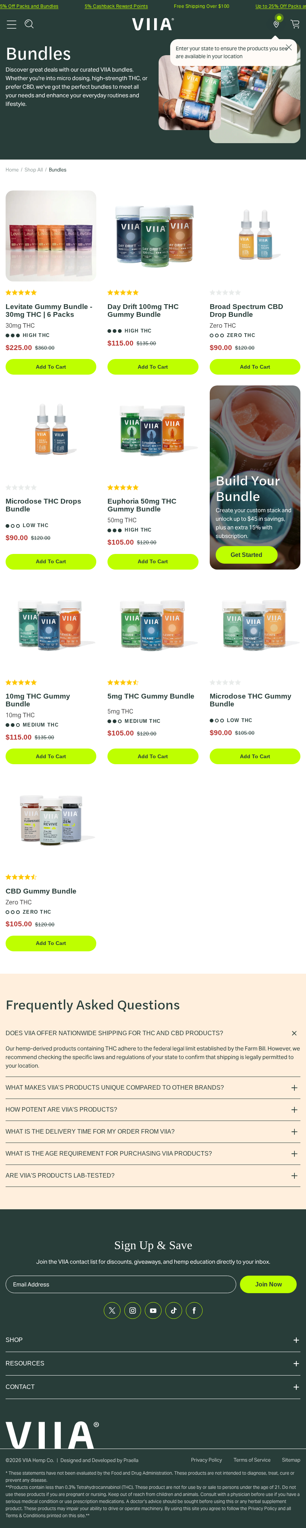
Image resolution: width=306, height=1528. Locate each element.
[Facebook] (194, 1310)
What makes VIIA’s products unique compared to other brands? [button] (115, 1087)
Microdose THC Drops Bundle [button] (43, 505)
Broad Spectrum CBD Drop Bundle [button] (246, 310)
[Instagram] (132, 1310)
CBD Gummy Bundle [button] (41, 891)
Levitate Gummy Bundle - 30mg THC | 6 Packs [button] (49, 310)
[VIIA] (153, 24)
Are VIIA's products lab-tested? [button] (60, 1175)
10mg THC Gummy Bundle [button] (38, 700)
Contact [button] (20, 1387)
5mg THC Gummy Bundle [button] (150, 696)
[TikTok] (173, 1310)
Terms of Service (252, 1460)
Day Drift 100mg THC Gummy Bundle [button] (143, 310)
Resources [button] (25, 1363)
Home (12, 170)
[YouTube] (153, 1310)
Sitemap (291, 1460)
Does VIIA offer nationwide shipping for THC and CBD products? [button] (114, 1033)
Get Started (246, 555)
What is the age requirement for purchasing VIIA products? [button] (109, 1153)
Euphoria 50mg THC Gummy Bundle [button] (142, 505)
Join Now (268, 1284)
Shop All (34, 170)
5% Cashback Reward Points (94, 6)
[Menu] (11, 23)
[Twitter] (112, 1310)
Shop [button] (14, 1340)
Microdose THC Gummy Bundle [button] (250, 700)
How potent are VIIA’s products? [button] (61, 1109)
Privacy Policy (206, 1460)
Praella (131, 1460)
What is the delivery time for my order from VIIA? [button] (90, 1131)
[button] (29, 23)
